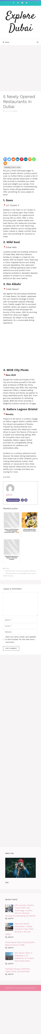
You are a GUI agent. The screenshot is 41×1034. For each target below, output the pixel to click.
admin (15, 111)
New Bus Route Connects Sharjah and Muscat (20, 571)
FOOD (7, 568)
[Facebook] (13, 3)
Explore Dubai (20, 22)
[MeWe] (26, 159)
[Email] (25, 500)
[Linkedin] (17, 159)
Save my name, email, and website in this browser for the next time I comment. (20, 639)
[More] (5, 163)
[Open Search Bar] (37, 42)
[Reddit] (13, 159)
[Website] (22, 500)
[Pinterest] (22, 3)
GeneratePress (31, 988)
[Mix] (30, 159)
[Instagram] (18, 3)
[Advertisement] (20, 70)
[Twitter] (26, 3)
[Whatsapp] (34, 159)
